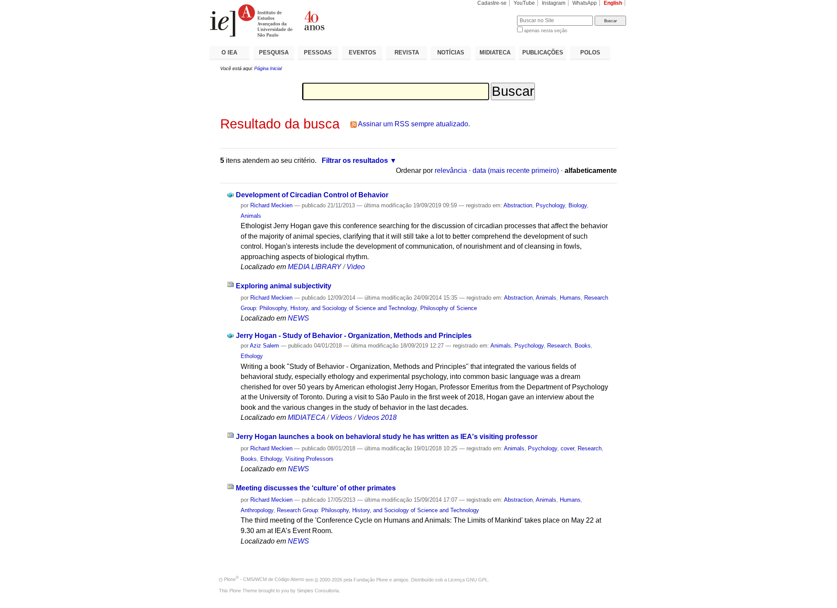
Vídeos (341, 417)
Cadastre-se (492, 3)
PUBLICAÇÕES (542, 52)
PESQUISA (274, 52)
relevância (451, 170)
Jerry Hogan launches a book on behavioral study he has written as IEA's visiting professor (387, 436)
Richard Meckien (271, 205)
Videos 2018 (377, 417)
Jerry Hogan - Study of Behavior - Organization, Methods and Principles (354, 335)
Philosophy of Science (448, 308)
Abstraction (518, 205)
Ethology (252, 356)
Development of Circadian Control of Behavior (312, 195)
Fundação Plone (371, 579)
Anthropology (257, 510)
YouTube (524, 3)
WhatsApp (584, 3)
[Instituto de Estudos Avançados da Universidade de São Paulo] (313, 20)
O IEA (229, 52)
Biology (577, 205)
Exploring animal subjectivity (283, 286)
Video (356, 266)
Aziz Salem (264, 345)
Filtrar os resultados (355, 160)
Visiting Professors (309, 459)
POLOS (590, 52)
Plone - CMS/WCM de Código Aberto (264, 579)
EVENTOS (362, 52)
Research (559, 345)
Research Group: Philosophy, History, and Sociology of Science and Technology (378, 510)
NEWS (298, 318)
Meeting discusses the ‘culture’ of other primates (316, 488)
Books (583, 345)
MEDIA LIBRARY (314, 266)
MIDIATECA (495, 52)
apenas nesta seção (545, 30)
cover (567, 448)
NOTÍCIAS (450, 52)
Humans (570, 297)
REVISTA (407, 52)
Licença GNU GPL (468, 579)
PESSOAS (318, 52)
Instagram (553, 3)
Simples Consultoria (318, 590)
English (613, 3)
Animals (251, 216)
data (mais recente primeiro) (516, 170)
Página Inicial (268, 68)
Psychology (550, 205)
